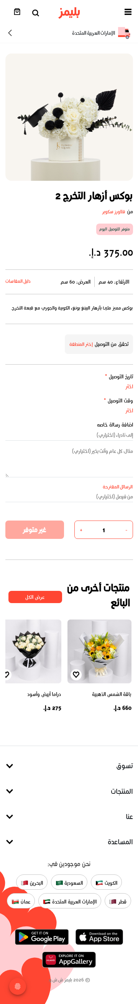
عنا (129, 816)
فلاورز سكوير (114, 211)
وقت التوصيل (118, 400)
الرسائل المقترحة (118, 486)
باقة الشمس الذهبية (111, 694)
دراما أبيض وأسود (44, 694)
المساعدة (120, 842)
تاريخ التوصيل (119, 376)
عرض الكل (35, 597)
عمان (25, 901)
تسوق (124, 765)
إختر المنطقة (81, 344)
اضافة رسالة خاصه (115, 424)
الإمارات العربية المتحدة (73, 901)
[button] (128, 13)
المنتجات (122, 791)
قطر (122, 901)
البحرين (35, 882)
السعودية (73, 882)
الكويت (110, 882)
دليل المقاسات (18, 281)
